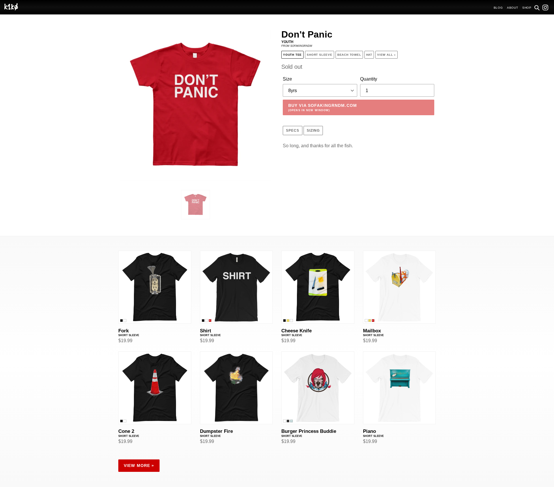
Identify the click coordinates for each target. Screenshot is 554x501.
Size (287, 79)
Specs (292, 130)
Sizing (313, 130)
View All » (386, 54)
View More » (139, 465)
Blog (498, 7)
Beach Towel (349, 54)
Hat (369, 54)
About (512, 7)
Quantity (368, 79)
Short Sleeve (319, 54)
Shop (526, 7)
